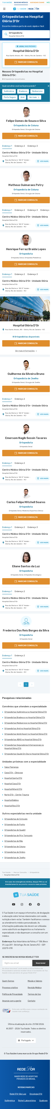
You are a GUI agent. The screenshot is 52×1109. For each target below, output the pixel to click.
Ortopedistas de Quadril (14, 830)
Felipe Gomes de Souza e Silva (26, 121)
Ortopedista (34, 872)
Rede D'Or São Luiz (18, 1094)
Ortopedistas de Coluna (14, 847)
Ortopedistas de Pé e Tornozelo (18, 835)
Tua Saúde (7, 2)
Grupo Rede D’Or (40, 1053)
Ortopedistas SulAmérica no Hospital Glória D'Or (25, 712)
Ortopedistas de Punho (14, 824)
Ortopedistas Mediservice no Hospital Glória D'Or (25, 723)
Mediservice (37, 91)
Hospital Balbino (11, 800)
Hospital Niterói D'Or (13, 789)
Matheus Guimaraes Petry (26, 185)
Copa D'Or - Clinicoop (13, 773)
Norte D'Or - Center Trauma (16, 795)
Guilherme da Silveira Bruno (26, 374)
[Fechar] (48, 86)
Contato (31, 1001)
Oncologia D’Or (36, 1094)
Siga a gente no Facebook (30, 904)
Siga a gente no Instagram (22, 904)
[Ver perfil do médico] (26, 111)
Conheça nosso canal (13, 904)
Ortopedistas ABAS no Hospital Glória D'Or (23, 739)
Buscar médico (21, 2)
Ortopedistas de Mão (13, 841)
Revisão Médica (34, 987)
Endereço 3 (33, 146)
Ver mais (33, 97)
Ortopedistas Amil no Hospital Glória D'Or (22, 728)
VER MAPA (44, 161)
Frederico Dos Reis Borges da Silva (26, 630)
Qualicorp (43, 1100)
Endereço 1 (7, 146)
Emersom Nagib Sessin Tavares (26, 438)
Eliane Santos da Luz (26, 566)
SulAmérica (9, 91)
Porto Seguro (10, 97)
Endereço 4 (45, 210)
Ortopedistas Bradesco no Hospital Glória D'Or (24, 717)
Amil (22, 97)
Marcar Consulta (20, 872)
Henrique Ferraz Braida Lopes (26, 249)
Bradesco (23, 91)
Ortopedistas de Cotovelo (15, 819)
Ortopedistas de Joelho (14, 858)
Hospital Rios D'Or (12, 806)
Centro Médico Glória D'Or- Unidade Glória (25, 152)
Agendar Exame (37, 2)
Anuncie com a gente (11, 1001)
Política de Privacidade (12, 994)
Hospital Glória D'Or (26, 51)
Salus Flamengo (11, 767)
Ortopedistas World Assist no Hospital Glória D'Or (25, 734)
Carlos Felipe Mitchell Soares (26, 502)
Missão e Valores (35, 981)
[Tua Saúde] (26, 895)
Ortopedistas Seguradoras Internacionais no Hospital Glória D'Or (24, 747)
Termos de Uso (34, 994)
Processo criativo (10, 987)
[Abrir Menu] (4, 9)
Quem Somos (8, 981)
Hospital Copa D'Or (12, 784)
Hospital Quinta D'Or (13, 778)
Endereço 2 (20, 146)
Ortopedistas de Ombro (14, 852)
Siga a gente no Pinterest (38, 904)
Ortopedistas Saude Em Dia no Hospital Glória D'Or (26, 754)
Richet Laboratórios (27, 1100)
